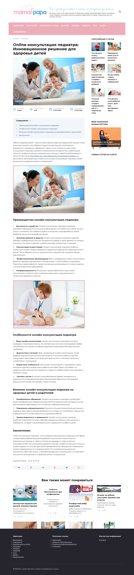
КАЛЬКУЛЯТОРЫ (20, 32)
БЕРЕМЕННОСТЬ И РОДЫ (49, 25)
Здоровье (17, 546)
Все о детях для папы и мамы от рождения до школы (81, 9)
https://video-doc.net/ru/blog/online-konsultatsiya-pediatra (53, 156)
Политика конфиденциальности (64, 544)
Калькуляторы (18, 557)
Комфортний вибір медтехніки (78, 504)
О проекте (56, 546)
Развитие (16, 550)
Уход (15, 553)
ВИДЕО (102, 25)
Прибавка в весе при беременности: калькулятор (106, 143)
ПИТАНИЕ (75, 25)
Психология (17, 542)
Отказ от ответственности (62, 542)
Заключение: (24, 135)
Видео (15, 555)
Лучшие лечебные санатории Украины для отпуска (108, 497)
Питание (16, 548)
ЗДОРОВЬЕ (65, 25)
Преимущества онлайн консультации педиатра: (39, 125)
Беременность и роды (21, 544)
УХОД (95, 25)
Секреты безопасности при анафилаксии (53, 491)
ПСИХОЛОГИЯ (32, 25)
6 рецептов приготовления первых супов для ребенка (98, 79)
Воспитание (17, 540)
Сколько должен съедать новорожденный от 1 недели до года (98, 106)
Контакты (102, 540)
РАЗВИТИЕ (86, 25)
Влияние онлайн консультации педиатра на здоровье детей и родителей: (50, 132)
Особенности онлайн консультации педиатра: (38, 129)
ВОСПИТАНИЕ (19, 25)
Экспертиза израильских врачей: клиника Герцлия (25, 504)
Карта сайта (56, 540)
